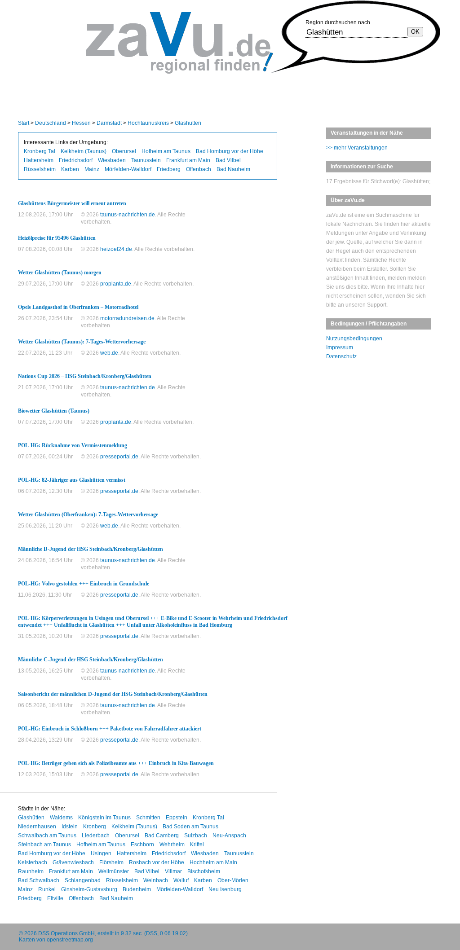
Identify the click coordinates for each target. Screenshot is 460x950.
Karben (70, 169)
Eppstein (176, 817)
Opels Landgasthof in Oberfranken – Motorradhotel (78, 307)
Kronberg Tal (39, 151)
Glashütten (188, 123)
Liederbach (96, 835)
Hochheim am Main (213, 862)
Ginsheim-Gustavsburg (89, 889)
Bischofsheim (203, 871)
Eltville (55, 898)
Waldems (61, 817)
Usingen (101, 853)
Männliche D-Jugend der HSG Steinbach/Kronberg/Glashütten (90, 549)
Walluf (181, 880)
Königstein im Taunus (104, 817)
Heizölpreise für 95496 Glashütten (57, 238)
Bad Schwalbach (38, 880)
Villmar (173, 871)
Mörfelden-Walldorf (128, 169)
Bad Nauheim (233, 169)
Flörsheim (111, 862)
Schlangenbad (83, 880)
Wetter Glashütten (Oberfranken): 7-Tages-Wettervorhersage (88, 514)
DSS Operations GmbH (66, 933)
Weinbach (155, 880)
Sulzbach (195, 835)
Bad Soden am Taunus (190, 826)
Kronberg (94, 826)
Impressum (339, 347)
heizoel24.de (116, 249)
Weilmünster (113, 871)
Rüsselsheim (40, 169)
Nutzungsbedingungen (354, 338)
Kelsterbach (32, 862)
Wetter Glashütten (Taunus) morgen (60, 272)
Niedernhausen (37, 826)
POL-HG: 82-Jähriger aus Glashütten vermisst (71, 480)
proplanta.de (115, 284)
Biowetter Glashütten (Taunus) (53, 411)
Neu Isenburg (225, 889)
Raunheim (31, 871)
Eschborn (142, 844)
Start (23, 123)
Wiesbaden (112, 160)
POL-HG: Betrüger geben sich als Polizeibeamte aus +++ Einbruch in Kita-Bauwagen (116, 763)
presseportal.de (119, 456)
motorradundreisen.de (127, 318)
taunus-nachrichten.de (127, 214)
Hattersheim (38, 160)
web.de (109, 353)
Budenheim (137, 889)
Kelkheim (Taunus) (83, 151)
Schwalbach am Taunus (47, 835)
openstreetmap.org (70, 940)
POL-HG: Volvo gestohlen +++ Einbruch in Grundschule (83, 584)
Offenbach (198, 169)
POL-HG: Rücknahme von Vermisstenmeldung (72, 445)
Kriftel (197, 844)
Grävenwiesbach (73, 862)
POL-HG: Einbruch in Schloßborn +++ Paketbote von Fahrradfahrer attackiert (109, 729)
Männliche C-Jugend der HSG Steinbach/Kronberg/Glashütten (90, 659)
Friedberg (169, 169)
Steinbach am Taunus (44, 844)
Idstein (70, 826)
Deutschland (50, 123)
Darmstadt (109, 123)
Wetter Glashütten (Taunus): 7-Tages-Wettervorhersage (82, 342)
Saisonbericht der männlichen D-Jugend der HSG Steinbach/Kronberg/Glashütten (113, 694)
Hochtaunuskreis (148, 123)
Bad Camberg (162, 835)
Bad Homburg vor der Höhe (229, 151)
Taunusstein (146, 160)
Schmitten (148, 817)
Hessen (81, 123)
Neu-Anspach (229, 835)
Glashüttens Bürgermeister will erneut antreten (72, 203)
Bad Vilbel (228, 160)
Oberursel (124, 151)
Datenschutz (341, 356)
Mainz (91, 169)
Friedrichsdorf (76, 160)
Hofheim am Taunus (166, 151)
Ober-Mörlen (232, 880)
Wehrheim (172, 844)
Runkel (47, 889)
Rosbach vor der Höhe (156, 862)
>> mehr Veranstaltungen (357, 148)
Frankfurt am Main (188, 160)
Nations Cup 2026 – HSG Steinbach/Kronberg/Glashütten (84, 376)
